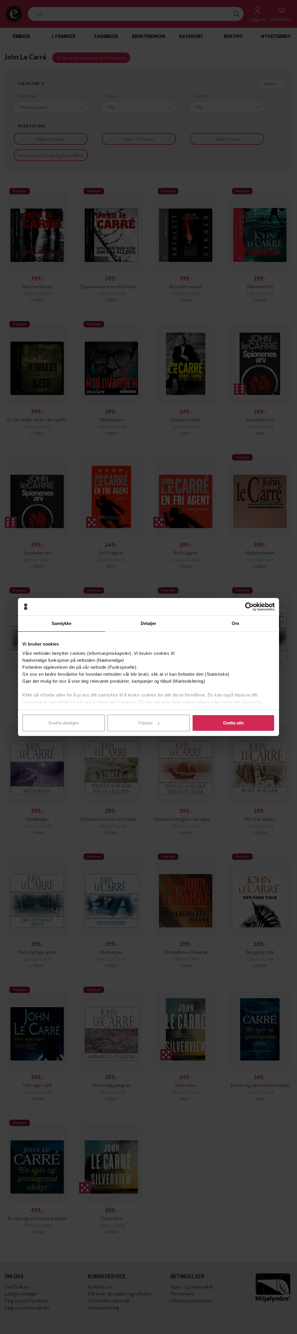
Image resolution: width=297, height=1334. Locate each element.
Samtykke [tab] (62, 623)
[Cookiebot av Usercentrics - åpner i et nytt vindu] (249, 606)
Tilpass (145, 722)
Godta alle (233, 722)
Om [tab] (235, 623)
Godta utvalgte (63, 722)
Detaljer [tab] (149, 623)
